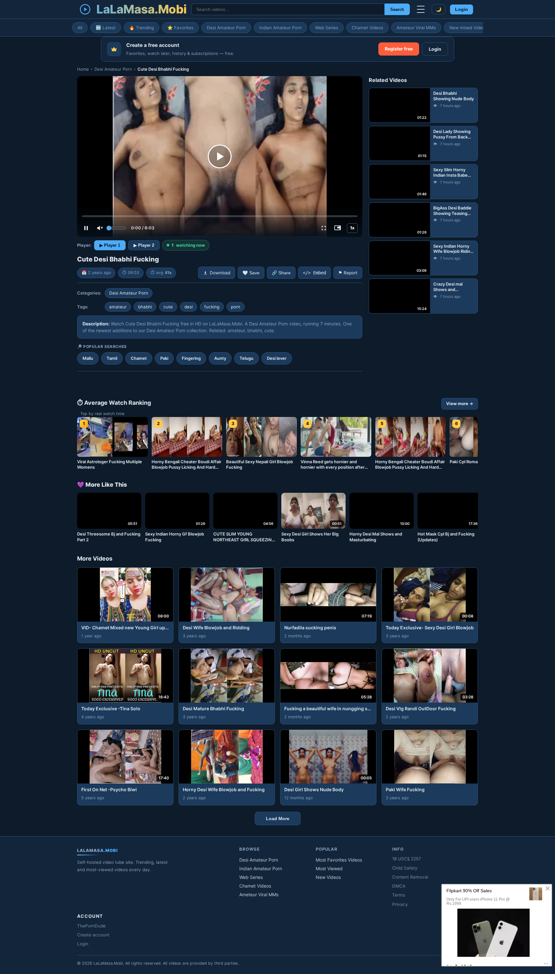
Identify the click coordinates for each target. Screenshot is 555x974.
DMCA (398, 886)
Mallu (88, 358)
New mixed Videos (468, 27)
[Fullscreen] (323, 228)
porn (235, 306)
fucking (211, 306)
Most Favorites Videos (339, 860)
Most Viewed (329, 868)
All (79, 27)
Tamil (112, 358)
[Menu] (420, 9)
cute (168, 306)
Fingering (191, 358)
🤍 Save (251, 272)
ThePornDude (91, 925)
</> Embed (314, 272)
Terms (398, 895)
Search (397, 9)
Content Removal (410, 877)
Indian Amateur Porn (280, 27)
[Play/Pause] (86, 228)
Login (461, 9)
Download (220, 272)
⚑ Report (347, 272)
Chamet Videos (367, 27)
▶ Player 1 (110, 245)
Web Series (326, 27)
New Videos (328, 877)
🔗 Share (281, 272)
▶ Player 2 (144, 245)
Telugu (246, 358)
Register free (399, 48)
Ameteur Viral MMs (416, 27)
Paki (164, 358)
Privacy (400, 904)
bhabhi (145, 306)
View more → (459, 403)
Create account (93, 934)
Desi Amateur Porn (226, 27)
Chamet (139, 358)
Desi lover (276, 358)
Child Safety (405, 868)
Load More (277, 818)
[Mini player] (337, 228)
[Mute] (99, 228)
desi (188, 306)
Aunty (220, 358)
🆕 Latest (106, 27)
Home (83, 69)
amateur (118, 306)
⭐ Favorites (180, 27)
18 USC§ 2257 (406, 858)
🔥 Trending (141, 27)
